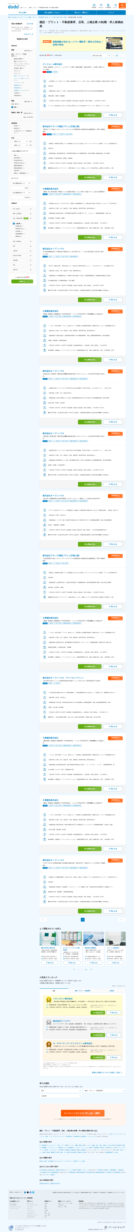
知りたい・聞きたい (82, 12)
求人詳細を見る (89, 115)
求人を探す (23, 12)
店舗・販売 (59, 17)
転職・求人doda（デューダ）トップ (17, 17)
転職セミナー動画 (62, 1206)
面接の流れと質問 (95, 1205)
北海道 (46, 1203)
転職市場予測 (85, 1208)
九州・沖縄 (47, 1215)
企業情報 (107, 1208)
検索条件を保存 (22, 39)
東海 (46, 1208)
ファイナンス (30, 1210)
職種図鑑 (101, 1208)
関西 (46, 1211)
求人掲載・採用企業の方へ (117, 1222)
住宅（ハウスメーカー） (20, 76)
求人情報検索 (13, 1205)
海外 (46, 1217)
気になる (114, 115)
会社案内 (99, 1222)
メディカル (29, 1206)
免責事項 (110, 1192)
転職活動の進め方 (83, 1203)
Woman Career (30, 1217)
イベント (111, 12)
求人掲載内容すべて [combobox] (19, 183)
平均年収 (93, 1206)
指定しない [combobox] (17, 141)
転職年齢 (109, 1206)
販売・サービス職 (50, 17)
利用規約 (55, 1192)
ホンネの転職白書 (94, 1208)
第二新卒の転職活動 (119, 1205)
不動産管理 (17, 88)
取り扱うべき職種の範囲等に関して (84, 1192)
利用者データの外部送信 (99, 1192)
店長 (65, 17)
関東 (46, 1206)
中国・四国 (47, 1213)
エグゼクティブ (31, 1213)
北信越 (46, 1210)
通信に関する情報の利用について (66, 1192)
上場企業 (44, 1096)
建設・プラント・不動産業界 (36, 17)
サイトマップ (116, 1192)
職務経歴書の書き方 (102, 1203)
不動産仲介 (17, 85)
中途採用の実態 (116, 1206)
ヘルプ (122, 1192)
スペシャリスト (31, 1211)
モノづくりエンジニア (32, 1205)
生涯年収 (98, 1206)
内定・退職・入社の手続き (106, 1205)
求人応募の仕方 (86, 1205)
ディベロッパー (18, 82)
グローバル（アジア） (32, 1215)
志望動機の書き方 (112, 1203)
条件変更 (30, 24)
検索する (22, 281)
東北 (46, 1205)
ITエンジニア (30, 1203)
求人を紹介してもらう (52, 12)
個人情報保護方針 (19, 1229)
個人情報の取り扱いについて (22, 1227)
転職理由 (103, 1206)
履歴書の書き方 (92, 1203)
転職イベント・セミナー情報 (65, 1203)
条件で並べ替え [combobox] (97, 55)
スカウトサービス (14, 1208)
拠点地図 (106, 1222)
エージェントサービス (15, 1206)
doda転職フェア (62, 1205)
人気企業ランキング (85, 1206)
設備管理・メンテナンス (20, 90)
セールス (29, 1208)
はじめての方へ (13, 1203)
